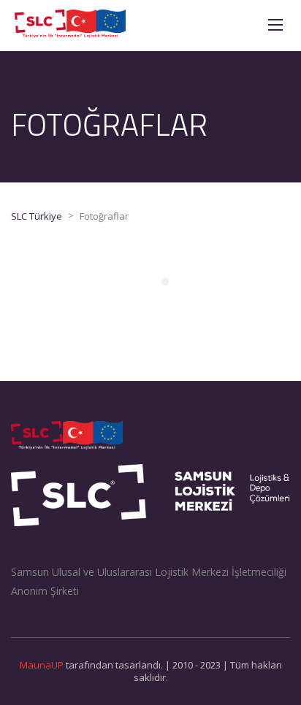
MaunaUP (42, 664)
